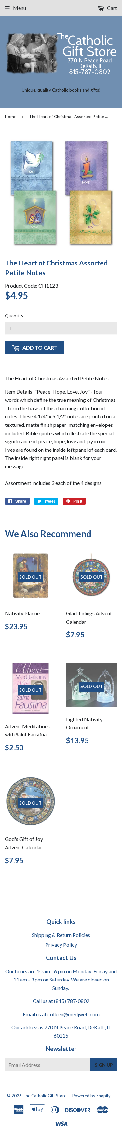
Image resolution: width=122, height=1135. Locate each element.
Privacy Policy (61, 945)
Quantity (14, 315)
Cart (111, 8)
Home (10, 116)
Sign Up (104, 1064)
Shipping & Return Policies (61, 935)
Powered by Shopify (91, 1095)
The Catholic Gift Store (44, 1095)
